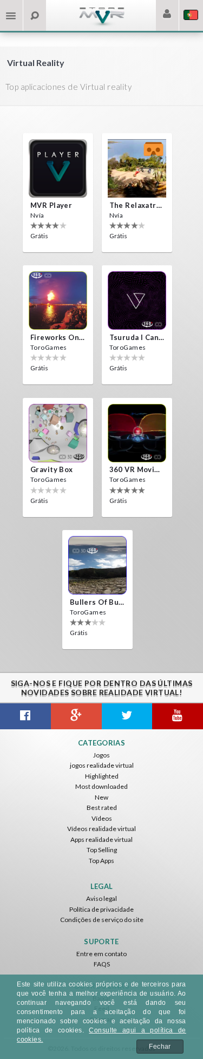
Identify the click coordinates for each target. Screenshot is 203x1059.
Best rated (102, 807)
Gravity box (51, 469)
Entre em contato (101, 954)
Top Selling (102, 850)
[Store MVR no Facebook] (25, 716)
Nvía (37, 215)
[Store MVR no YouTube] (177, 716)
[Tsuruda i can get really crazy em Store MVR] (137, 300)
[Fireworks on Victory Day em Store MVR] (58, 300)
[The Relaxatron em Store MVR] (137, 168)
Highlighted (102, 776)
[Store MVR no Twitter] (127, 716)
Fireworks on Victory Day (58, 337)
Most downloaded (101, 786)
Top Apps (101, 861)
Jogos (101, 755)
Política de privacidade (101, 909)
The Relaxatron (137, 205)
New (101, 797)
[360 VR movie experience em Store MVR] (137, 433)
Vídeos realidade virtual (101, 829)
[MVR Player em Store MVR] (58, 168)
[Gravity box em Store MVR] (58, 433)
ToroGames (48, 347)
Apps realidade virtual (101, 839)
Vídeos (101, 818)
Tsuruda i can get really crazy (137, 337)
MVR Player (51, 205)
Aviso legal (101, 898)
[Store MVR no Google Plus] (76, 716)
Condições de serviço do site (101, 920)
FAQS (102, 964)
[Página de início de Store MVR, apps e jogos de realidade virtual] (101, 24)
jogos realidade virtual (102, 765)
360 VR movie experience (137, 469)
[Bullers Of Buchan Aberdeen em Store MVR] (97, 565)
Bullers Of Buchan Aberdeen (97, 602)
